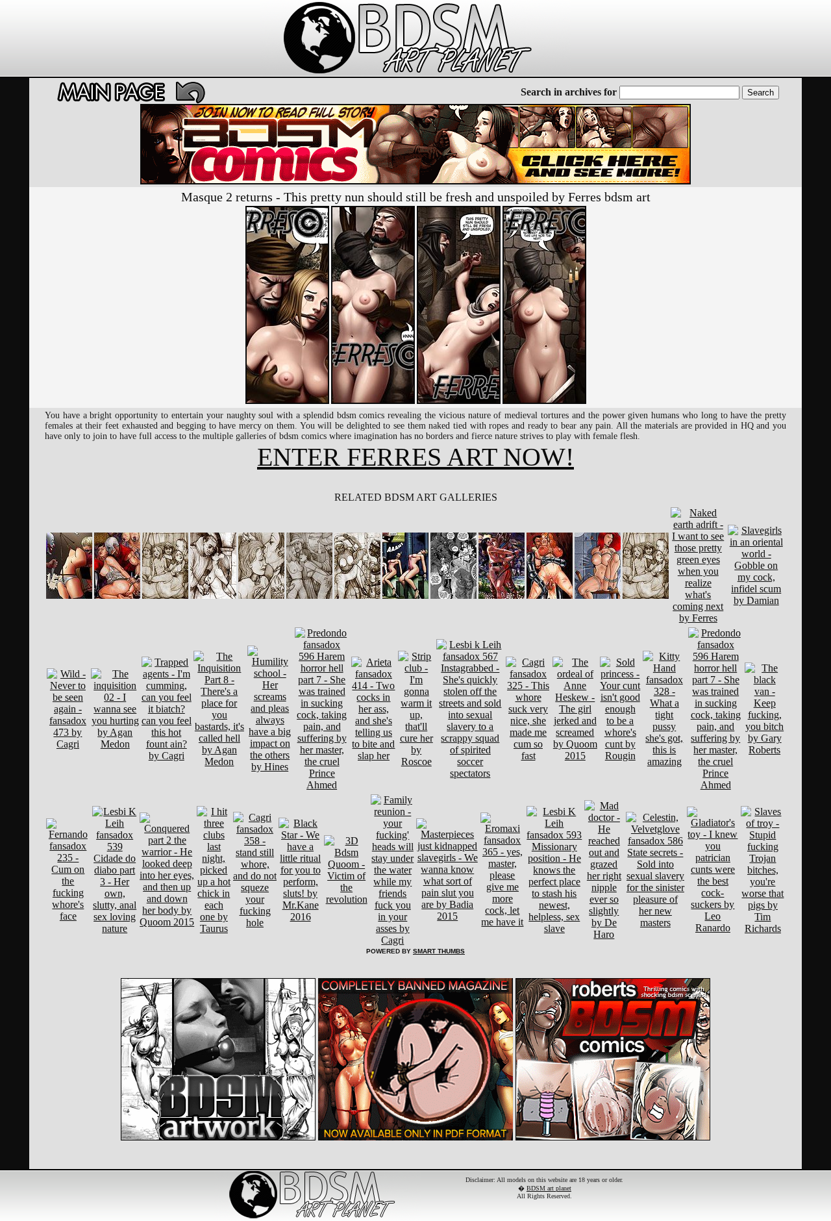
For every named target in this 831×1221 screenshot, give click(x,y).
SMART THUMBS (439, 951)
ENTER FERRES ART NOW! (415, 457)
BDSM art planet (549, 1188)
